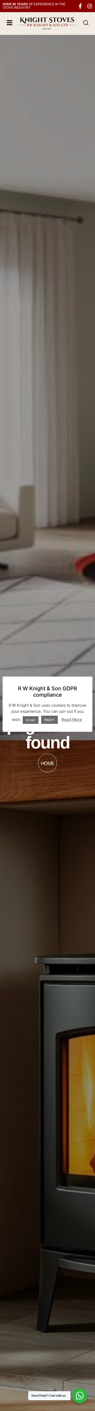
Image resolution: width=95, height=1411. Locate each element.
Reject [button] (49, 720)
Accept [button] (30, 720)
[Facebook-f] (80, 6)
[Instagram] (89, 6)
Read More (71, 719)
